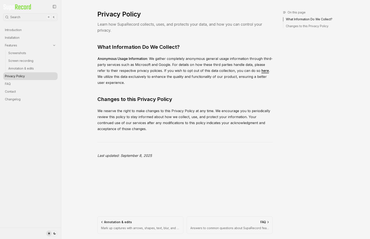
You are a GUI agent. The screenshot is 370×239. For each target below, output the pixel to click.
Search (32, 17)
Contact (10, 91)
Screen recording (20, 60)
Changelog (13, 99)
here (265, 70)
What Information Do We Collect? (138, 47)
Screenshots (17, 53)
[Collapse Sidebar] (54, 6)
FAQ (8, 84)
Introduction (13, 30)
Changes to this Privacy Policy (134, 99)
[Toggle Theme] (52, 233)
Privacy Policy (15, 76)
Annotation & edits (21, 68)
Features (11, 45)
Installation (12, 37)
